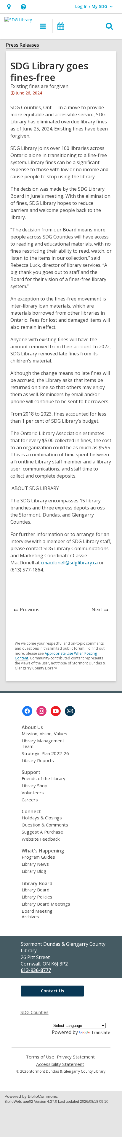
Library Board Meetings (46, 904)
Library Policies (37, 897)
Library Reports (38, 760)
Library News (35, 864)
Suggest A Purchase (42, 832)
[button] (8, 6)
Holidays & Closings (42, 818)
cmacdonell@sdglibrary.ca (69, 562)
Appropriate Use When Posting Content (56, 656)
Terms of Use (40, 1057)
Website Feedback (41, 839)
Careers (30, 800)
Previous (31, 610)
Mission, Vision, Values (44, 733)
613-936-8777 (36, 970)
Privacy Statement (76, 1057)
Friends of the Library (43, 778)
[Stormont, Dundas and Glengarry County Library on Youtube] (56, 711)
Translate (100, 1032)
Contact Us (52, 991)
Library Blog (34, 871)
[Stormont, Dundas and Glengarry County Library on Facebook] (27, 711)
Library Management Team (43, 743)
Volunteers (33, 792)
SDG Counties (34, 1012)
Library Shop (34, 785)
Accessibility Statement (60, 1064)
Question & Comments (45, 825)
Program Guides (38, 857)
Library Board (35, 890)
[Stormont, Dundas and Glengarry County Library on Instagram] (41, 711)
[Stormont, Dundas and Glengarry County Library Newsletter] (70, 711)
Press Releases (22, 45)
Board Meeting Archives (37, 913)
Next (102, 610)
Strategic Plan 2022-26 (45, 753)
